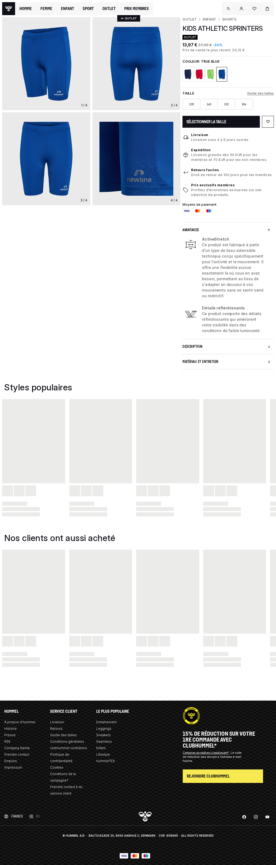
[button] (228, 8)
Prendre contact (16, 754)
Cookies (56, 767)
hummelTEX (105, 761)
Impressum (13, 767)
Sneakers (103, 735)
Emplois (10, 761)
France (17, 816)
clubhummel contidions (68, 748)
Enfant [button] (67, 8)
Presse (10, 735)
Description (192, 346)
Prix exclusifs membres (212, 185)
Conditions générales (67, 741)
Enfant (209, 19)
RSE (7, 741)
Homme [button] (25, 8)
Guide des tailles (260, 93)
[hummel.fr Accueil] (8, 8)
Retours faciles (205, 170)
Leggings (103, 729)
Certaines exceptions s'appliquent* (206, 752)
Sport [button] (88, 8)
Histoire (10, 729)
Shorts (229, 19)
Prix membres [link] (136, 8)
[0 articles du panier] (267, 8)
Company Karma (17, 748)
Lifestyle (103, 754)
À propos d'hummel (19, 722)
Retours (56, 729)
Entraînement (106, 722)
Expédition (201, 150)
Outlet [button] (109, 8)
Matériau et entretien (200, 362)
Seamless (104, 741)
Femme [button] (46, 8)
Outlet (189, 19)
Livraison (199, 135)
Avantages (190, 230)
